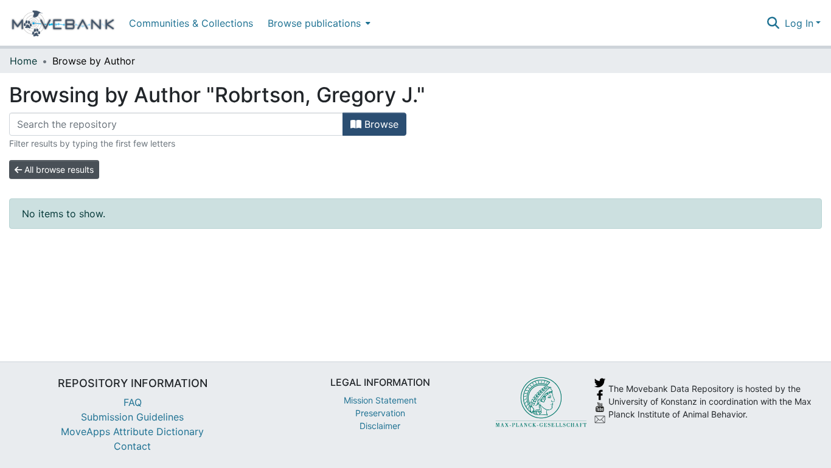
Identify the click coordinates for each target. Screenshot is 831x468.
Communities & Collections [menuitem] (191, 23)
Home (23, 61)
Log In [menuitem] (799, 23)
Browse (379, 124)
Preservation (380, 413)
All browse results (58, 169)
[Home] (63, 23)
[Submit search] (773, 23)
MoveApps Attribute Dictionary (132, 431)
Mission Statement (380, 400)
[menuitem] (317, 23)
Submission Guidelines (132, 417)
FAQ (132, 402)
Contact (132, 446)
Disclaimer (380, 426)
